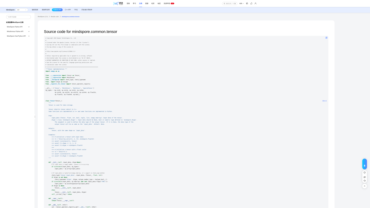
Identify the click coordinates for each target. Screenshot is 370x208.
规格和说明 (46, 9)
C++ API (68, 9)
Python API (57, 9)
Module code (55, 16)
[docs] (324, 101)
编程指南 (35, 9)
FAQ (76, 9)
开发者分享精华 (86, 9)
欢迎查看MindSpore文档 (14, 22)
